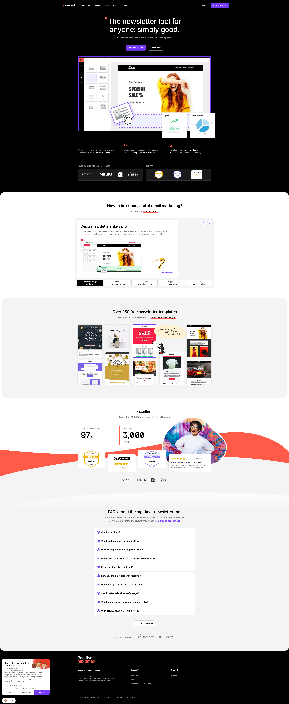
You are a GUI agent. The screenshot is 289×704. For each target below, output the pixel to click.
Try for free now (220, 5)
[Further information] (178, 175)
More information (167, 273)
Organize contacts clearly (172, 283)
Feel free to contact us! (167, 520)
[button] (9, 700)
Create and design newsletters (90, 283)
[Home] (86, 659)
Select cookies (25, 692)
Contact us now (143, 623)
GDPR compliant (111, 5)
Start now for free (135, 48)
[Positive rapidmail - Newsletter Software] (68, 5)
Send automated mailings (117, 283)
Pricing (98, 5)
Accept (41, 692)
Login (204, 5)
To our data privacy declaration (14, 685)
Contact (125, 5)
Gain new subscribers (199, 283)
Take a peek (156, 48)
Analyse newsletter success (144, 283)
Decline (10, 692)
